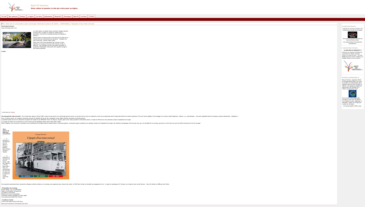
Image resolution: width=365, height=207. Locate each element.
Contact (91, 16)
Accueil (4, 16)
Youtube (13, 112)
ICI (361, 50)
